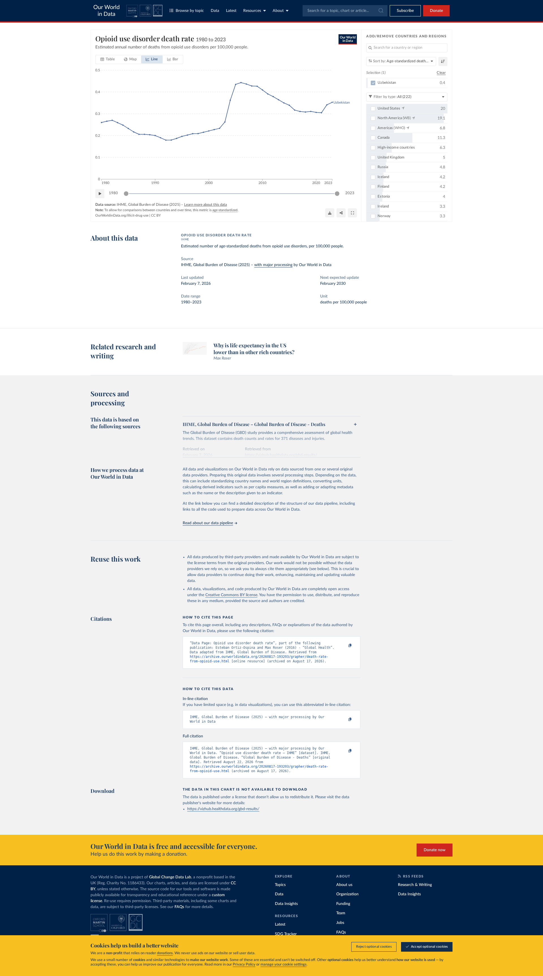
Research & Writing (415, 885)
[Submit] (380, 11)
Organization (347, 894)
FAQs (179, 907)
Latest (231, 11)
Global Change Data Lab (170, 877)
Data (215, 11)
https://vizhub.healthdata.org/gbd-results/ (223, 809)
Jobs (340, 923)
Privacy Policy (244, 964)
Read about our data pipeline (208, 523)
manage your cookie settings (283, 964)
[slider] (126, 193)
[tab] (107, 59)
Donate (436, 11)
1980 (113, 193)
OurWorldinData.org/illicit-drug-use (121, 215)
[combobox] (345, 10)
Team (340, 913)
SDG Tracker (286, 934)
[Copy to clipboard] (344, 645)
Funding (343, 904)
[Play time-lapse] (99, 193)
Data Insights (286, 904)
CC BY (156, 215)
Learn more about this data (205, 205)
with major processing (273, 265)
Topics (280, 885)
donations (165, 953)
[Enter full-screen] (352, 212)
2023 (349, 193)
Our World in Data (106, 11)
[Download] (329, 212)
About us (344, 885)
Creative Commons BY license (231, 595)
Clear (441, 73)
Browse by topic (190, 11)
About (278, 11)
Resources (252, 11)
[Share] (341, 212)
